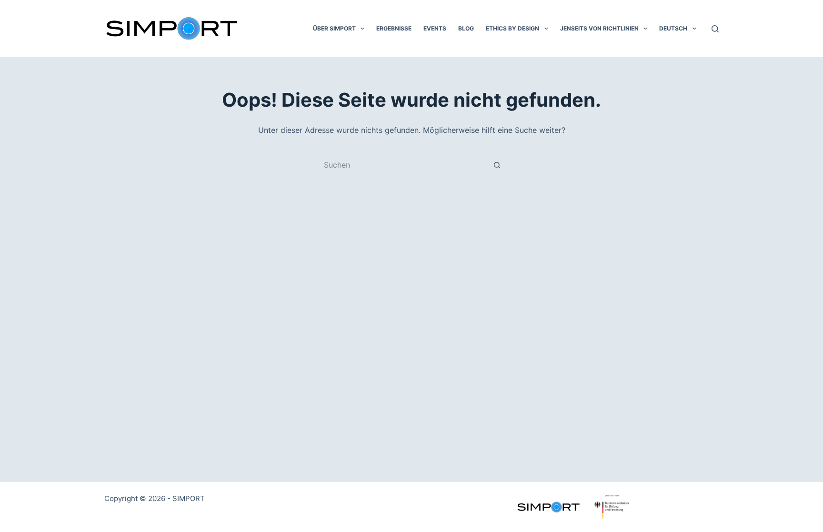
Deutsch (673, 28)
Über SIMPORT (334, 28)
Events (434, 28)
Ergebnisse (394, 28)
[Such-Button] (497, 164)
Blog (466, 28)
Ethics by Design (512, 28)
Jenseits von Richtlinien (599, 28)
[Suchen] (715, 28)
